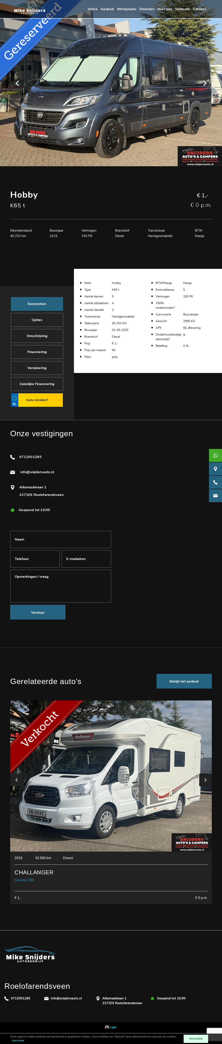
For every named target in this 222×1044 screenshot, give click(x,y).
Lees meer (18, 1040)
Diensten (146, 9)
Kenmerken (37, 304)
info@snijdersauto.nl (36, 472)
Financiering (37, 352)
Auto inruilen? (37, 400)
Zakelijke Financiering (37, 384)
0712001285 (30, 457)
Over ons (164, 9)
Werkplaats (126, 9)
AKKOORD (196, 1038)
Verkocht (182, 9)
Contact (199, 9)
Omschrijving (37, 336)
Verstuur (38, 612)
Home (93, 9)
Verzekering (37, 368)
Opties (37, 320)
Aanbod (107, 9)
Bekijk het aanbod (184, 681)
